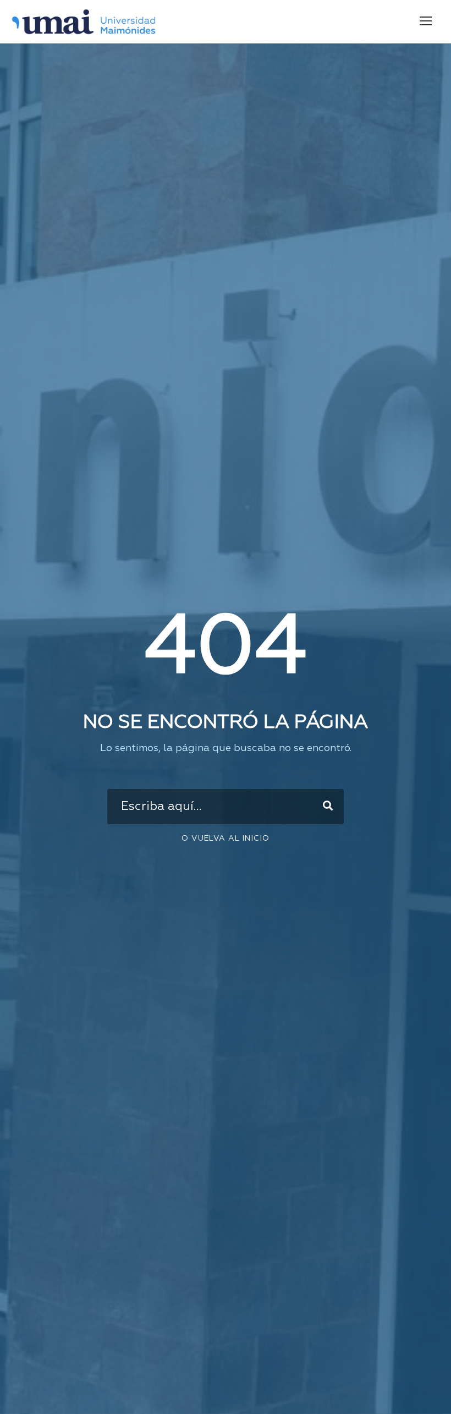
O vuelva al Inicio (226, 838)
